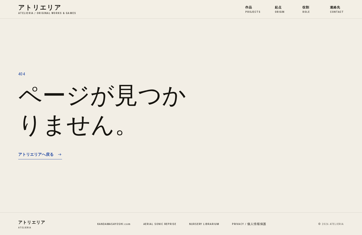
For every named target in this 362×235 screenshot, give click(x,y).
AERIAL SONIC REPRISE (159, 224)
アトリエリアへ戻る (36, 154)
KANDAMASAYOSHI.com (114, 224)
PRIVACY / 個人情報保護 (249, 224)
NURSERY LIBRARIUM (204, 224)
